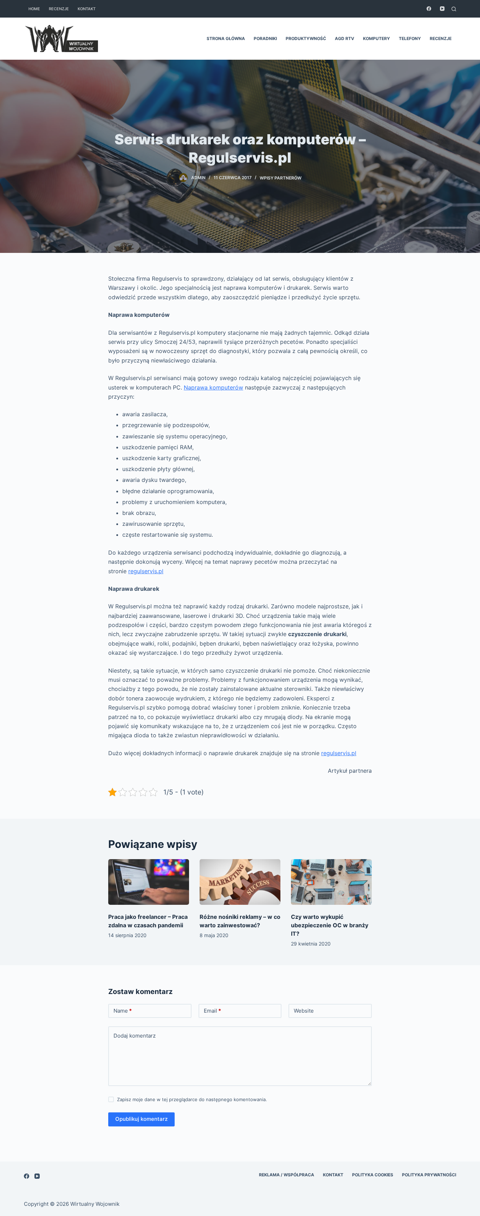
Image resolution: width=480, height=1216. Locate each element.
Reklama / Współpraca (286, 1174)
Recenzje (59, 8)
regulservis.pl (145, 571)
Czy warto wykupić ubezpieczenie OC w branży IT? (329, 925)
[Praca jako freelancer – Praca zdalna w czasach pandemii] (148, 881)
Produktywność (306, 38)
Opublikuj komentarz (141, 1119)
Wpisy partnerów (280, 177)
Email (212, 1010)
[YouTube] (442, 8)
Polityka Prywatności (429, 1174)
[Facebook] (429, 8)
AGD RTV (344, 38)
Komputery (376, 38)
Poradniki (265, 38)
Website (304, 1010)
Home (34, 8)
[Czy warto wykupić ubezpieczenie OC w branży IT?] (331, 881)
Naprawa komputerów (213, 387)
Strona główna (226, 38)
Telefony (410, 38)
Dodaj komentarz (134, 1035)
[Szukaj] (454, 9)
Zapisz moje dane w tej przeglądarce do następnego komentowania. (192, 1099)
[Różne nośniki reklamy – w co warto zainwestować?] (240, 881)
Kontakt (87, 8)
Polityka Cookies (372, 1174)
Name (122, 1010)
